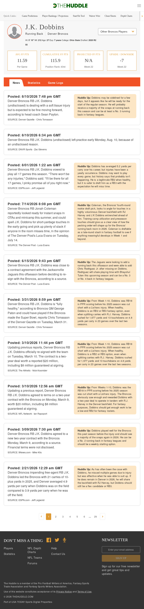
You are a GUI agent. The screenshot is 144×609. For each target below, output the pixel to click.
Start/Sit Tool (79, 16)
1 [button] (48, 516)
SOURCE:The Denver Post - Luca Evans (29, 245)
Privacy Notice (64, 591)
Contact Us (58, 554)
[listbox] (117, 31)
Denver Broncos (58, 34)
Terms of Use (84, 591)
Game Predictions (30, 16)
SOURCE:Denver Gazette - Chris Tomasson (30, 119)
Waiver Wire (94, 16)
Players (8, 548)
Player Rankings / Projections (55, 16)
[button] (139, 5)
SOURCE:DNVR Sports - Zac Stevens (27, 149)
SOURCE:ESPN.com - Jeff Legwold (26, 188)
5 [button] (77, 516)
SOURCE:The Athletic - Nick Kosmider (27, 370)
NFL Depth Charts (34, 550)
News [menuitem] (16, 83)
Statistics (9, 554)
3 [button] (63, 516)
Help (54, 548)
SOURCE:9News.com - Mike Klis (25, 452)
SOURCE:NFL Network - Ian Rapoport (27, 413)
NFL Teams (35, 557)
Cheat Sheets (110, 16)
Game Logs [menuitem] (55, 83)
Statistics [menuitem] (34, 83)
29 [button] (95, 516)
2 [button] (55, 516)
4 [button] (70, 516)
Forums (32, 563)
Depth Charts (126, 16)
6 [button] (84, 516)
